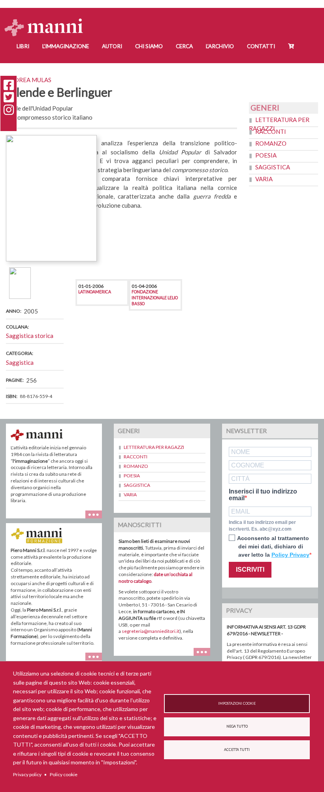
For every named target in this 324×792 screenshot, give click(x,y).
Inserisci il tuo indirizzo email (263, 494)
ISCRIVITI (250, 569)
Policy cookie (63, 774)
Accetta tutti (237, 750)
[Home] (46, 19)
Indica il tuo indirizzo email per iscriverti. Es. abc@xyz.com (262, 526)
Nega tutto (237, 726)
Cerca (184, 46)
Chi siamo (149, 46)
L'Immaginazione (65, 46)
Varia (264, 178)
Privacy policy (27, 774)
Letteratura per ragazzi (154, 447)
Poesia (266, 155)
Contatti (261, 46)
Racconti (270, 131)
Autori (112, 46)
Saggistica (20, 362)
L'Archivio (220, 46)
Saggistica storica (29, 335)
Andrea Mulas (28, 79)
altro (205, 656)
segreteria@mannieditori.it (150, 631)
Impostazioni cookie (237, 704)
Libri (23, 46)
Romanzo (270, 143)
